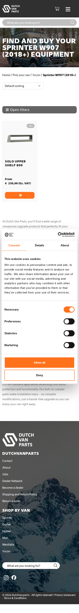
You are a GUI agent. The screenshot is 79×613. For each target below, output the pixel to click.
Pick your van (21, 75)
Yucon (36, 75)
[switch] (69, 321)
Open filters (20, 110)
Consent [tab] (14, 245)
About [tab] (65, 245)
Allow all (39, 362)
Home (6, 75)
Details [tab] (39, 245)
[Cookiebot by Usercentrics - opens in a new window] (58, 234)
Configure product (20, 195)
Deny (39, 375)
